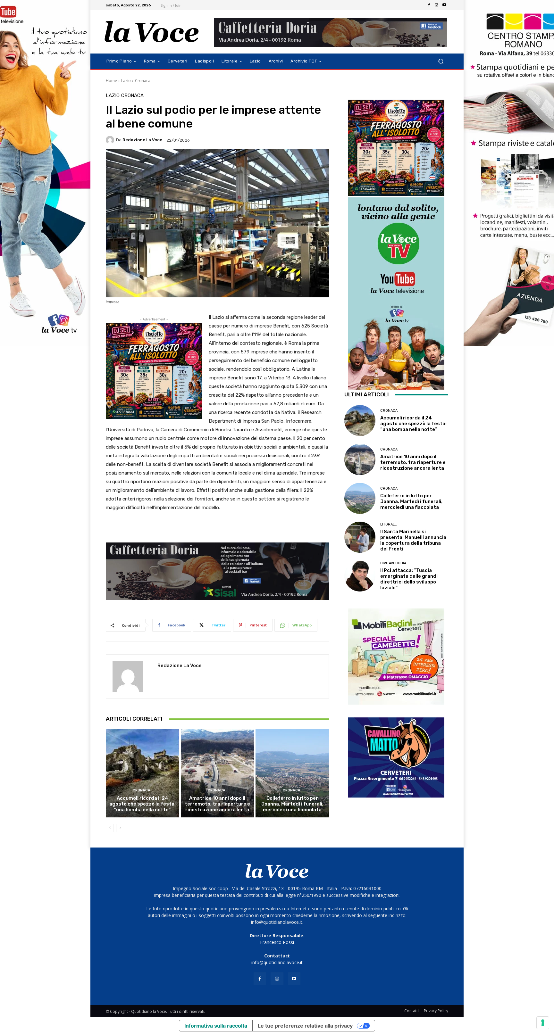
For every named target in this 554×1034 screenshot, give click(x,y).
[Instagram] (437, 5)
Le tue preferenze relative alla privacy (305, 1025)
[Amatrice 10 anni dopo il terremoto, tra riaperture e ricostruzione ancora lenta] (217, 773)
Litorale (388, 524)
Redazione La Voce (142, 140)
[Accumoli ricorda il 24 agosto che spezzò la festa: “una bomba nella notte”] (142, 773)
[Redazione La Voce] (111, 140)
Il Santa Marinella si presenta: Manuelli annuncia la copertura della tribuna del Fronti (413, 540)
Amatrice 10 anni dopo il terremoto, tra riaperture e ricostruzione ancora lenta (217, 804)
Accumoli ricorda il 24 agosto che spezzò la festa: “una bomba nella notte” (142, 804)
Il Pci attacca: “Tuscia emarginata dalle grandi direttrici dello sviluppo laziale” (409, 579)
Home (111, 80)
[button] (440, 61)
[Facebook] (429, 5)
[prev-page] (110, 828)
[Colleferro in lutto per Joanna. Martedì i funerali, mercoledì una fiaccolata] (292, 773)
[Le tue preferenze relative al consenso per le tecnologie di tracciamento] (543, 1023)
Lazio (126, 80)
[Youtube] (444, 5)
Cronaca (142, 80)
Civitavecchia (393, 563)
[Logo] (152, 32)
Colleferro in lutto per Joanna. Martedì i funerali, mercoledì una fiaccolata (292, 804)
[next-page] (120, 828)
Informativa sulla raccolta (215, 1025)
